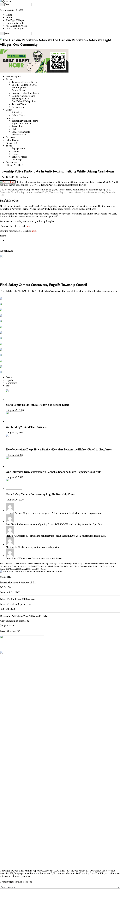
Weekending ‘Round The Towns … (26, 427)
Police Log (17, 112)
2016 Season (21, 569)
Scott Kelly (44, 564)
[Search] (2, 4)
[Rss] (1, 7)
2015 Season (31, 569)
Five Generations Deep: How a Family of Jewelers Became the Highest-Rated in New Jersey (59, 449)
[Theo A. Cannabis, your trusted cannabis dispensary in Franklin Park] (34, 71)
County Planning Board (23, 96)
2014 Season (41, 569)
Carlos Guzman (5, 566)
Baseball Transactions (39, 566)
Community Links (15, 23)
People (15, 154)
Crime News (18, 115)
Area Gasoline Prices (16, 25)
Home (9, 14)
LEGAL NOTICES (15, 165)
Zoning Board (19, 90)
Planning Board (19, 87)
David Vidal (111, 564)
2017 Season (11, 569)
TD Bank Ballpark (19, 564)
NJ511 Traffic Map (15, 28)
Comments (11, 383)
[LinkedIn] (4, 7)
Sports (9, 118)
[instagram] (7, 7)
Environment (18, 107)
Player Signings (54, 564)
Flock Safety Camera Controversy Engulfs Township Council (43, 284)
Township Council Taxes (24, 82)
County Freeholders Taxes (25, 93)
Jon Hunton (92, 564)
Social (9, 145)
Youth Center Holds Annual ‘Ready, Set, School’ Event (37, 404)
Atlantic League (54, 566)
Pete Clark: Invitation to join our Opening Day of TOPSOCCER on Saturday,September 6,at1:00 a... (54, 524)
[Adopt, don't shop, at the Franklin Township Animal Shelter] (31, 571)
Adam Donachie (94, 566)
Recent (9, 377)
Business (10, 137)
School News (12, 140)
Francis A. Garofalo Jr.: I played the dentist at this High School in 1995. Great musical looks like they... (56, 535)
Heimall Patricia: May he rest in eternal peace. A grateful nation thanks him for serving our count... (54, 513)
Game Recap (102, 564)
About (9, 17)
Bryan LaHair (17, 566)
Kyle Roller (73, 564)
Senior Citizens (19, 156)
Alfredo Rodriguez (67, 566)
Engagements (18, 148)
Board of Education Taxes (24, 84)
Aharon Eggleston (80, 566)
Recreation (17, 126)
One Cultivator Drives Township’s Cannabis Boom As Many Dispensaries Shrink (53, 472)
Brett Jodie (26, 566)
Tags (8, 385)
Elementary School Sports (25, 120)
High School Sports (21, 123)
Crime (9, 109)
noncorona (65, 564)
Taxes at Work (19, 104)
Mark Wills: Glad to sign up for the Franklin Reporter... (33, 547)
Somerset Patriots (21, 131)
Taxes (9, 79)
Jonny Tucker (83, 564)
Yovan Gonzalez (6, 564)
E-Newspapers (13, 76)
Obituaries (11, 162)
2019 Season (105, 566)
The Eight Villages (15, 20)
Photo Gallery (19, 134)
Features (16, 151)
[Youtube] (5, 7)
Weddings (17, 159)
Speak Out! (11, 143)
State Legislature (20, 98)
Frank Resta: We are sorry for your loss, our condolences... (35, 558)
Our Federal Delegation (24, 101)
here (28, 226)
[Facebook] (2, 7)
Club (14, 129)
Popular (10, 380)
